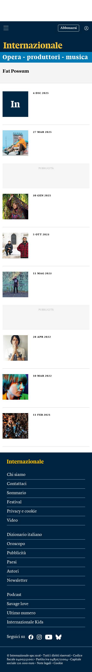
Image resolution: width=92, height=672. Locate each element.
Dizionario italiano (24, 535)
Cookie (58, 663)
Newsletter (17, 581)
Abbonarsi (68, 28)
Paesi (12, 562)
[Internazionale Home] (26, 461)
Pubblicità (16, 553)
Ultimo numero (21, 613)
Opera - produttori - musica (45, 57)
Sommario (16, 493)
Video (12, 520)
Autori (13, 571)
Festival (14, 502)
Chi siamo (16, 475)
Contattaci (17, 484)
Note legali (44, 663)
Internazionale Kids (25, 622)
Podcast (14, 595)
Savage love (17, 604)
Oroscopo (16, 544)
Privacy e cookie (22, 511)
